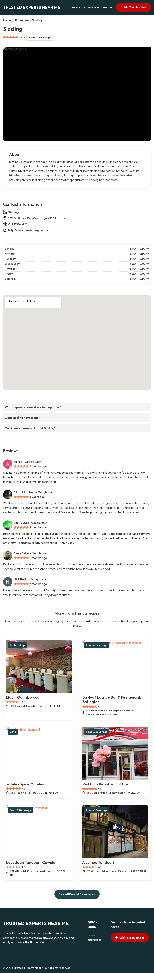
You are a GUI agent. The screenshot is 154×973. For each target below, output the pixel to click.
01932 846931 (17, 224)
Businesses (92, 7)
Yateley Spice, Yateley (25, 784)
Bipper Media (39, 942)
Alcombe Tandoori (98, 862)
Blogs (107, 7)
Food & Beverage (40, 37)
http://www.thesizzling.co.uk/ (28, 230)
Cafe (13, 732)
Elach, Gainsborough (24, 697)
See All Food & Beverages (77, 894)
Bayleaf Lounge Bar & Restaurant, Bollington (111, 699)
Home (76, 7)
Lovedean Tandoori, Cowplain (32, 862)
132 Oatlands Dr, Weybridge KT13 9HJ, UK (37, 218)
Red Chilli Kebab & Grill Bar (105, 784)
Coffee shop (17, 645)
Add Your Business (134, 7)
